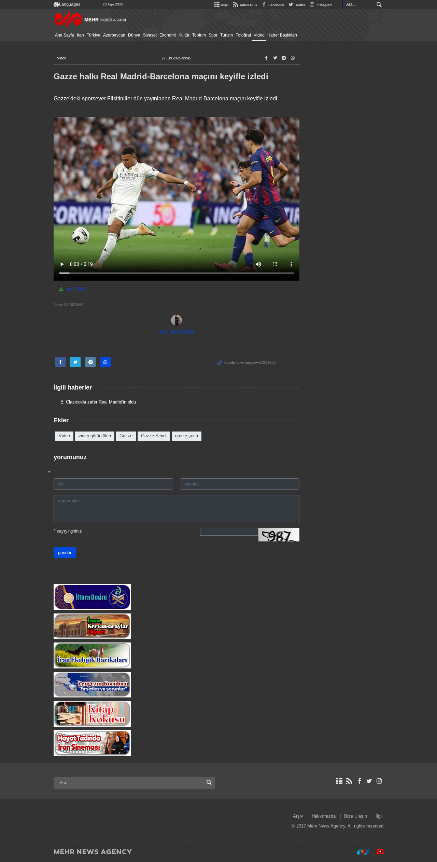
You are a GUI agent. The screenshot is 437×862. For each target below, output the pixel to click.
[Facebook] (359, 781)
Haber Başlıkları (282, 35)
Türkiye (93, 35)
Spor (213, 35)
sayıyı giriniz (68, 531)
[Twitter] (369, 781)
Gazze (125, 435)
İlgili (379, 816)
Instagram (323, 5)
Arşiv (224, 5)
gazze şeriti (186, 435)
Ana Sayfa (64, 35)
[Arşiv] (339, 781)
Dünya (134, 35)
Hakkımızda (324, 816)
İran (80, 35)
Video (259, 35)
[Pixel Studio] (376, 851)
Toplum (199, 35)
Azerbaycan (114, 35)
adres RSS (248, 5)
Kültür (184, 35)
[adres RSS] (349, 781)
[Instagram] (379, 781)
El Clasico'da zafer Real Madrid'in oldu (98, 402)
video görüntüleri (95, 435)
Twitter (299, 5)
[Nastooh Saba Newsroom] (359, 851)
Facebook (275, 5)
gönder (64, 552)
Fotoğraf (243, 35)
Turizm (226, 35)
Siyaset (150, 35)
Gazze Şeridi (154, 435)
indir (75, 289)
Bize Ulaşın (355, 816)
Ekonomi (167, 35)
